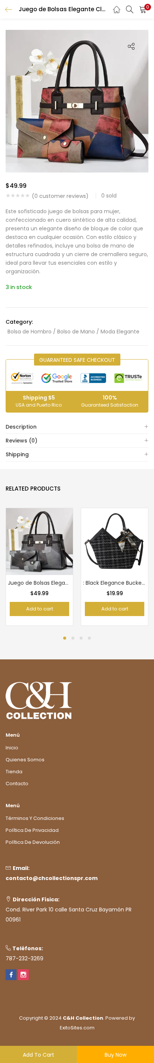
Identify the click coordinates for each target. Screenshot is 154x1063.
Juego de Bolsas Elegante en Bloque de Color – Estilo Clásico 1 (39, 582)
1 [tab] (64, 638)
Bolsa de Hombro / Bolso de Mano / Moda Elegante (73, 331)
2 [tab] (72, 638)
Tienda (14, 771)
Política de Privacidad (32, 830)
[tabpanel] (39, 566)
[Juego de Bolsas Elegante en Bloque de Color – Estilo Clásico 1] (39, 541)
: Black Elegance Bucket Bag (114, 582)
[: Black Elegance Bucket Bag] (114, 541)
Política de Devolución (33, 842)
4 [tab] (89, 638)
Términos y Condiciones (35, 818)
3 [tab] (81, 638)
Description (21, 427)
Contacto (17, 783)
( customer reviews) (60, 196)
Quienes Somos (25, 759)
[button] (142, 9)
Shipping (17, 454)
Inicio (12, 747)
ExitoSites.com (77, 1027)
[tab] (77, 427)
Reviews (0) (21, 440)
